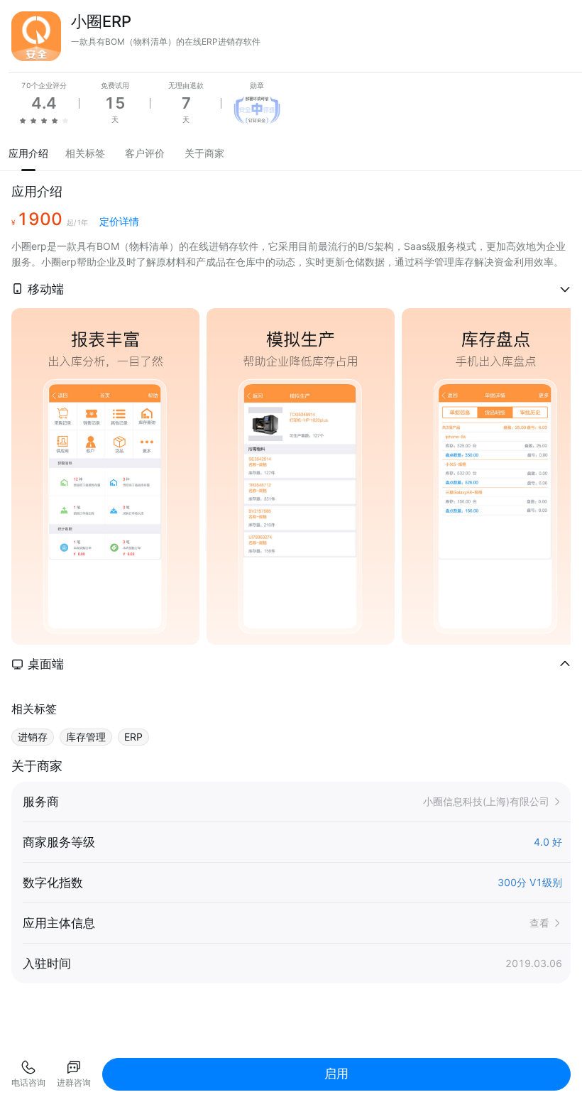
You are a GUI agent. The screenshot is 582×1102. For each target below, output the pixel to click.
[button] (291, 289)
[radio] (23, 120)
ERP (133, 737)
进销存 (33, 737)
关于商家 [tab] (204, 153)
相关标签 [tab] (85, 153)
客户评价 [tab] (145, 153)
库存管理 (86, 737)
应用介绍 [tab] (28, 153)
